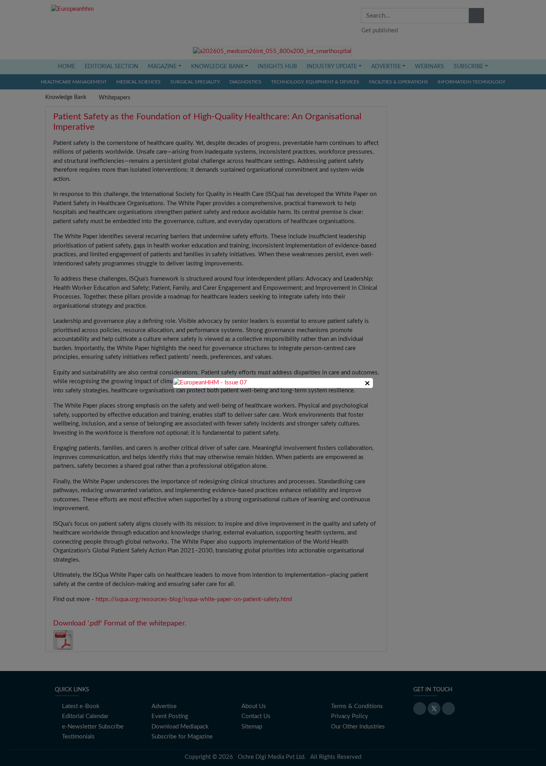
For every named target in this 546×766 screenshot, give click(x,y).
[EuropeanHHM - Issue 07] (210, 383)
